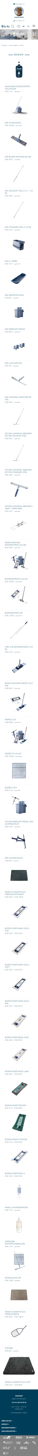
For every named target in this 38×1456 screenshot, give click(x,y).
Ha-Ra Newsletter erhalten (19, 1413)
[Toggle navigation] (33, 26)
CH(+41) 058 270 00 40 (19, 1402)
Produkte (4, 45)
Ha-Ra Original (13, 45)
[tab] (9, 1421)
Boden (22, 45)
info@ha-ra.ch (19, 1409)
